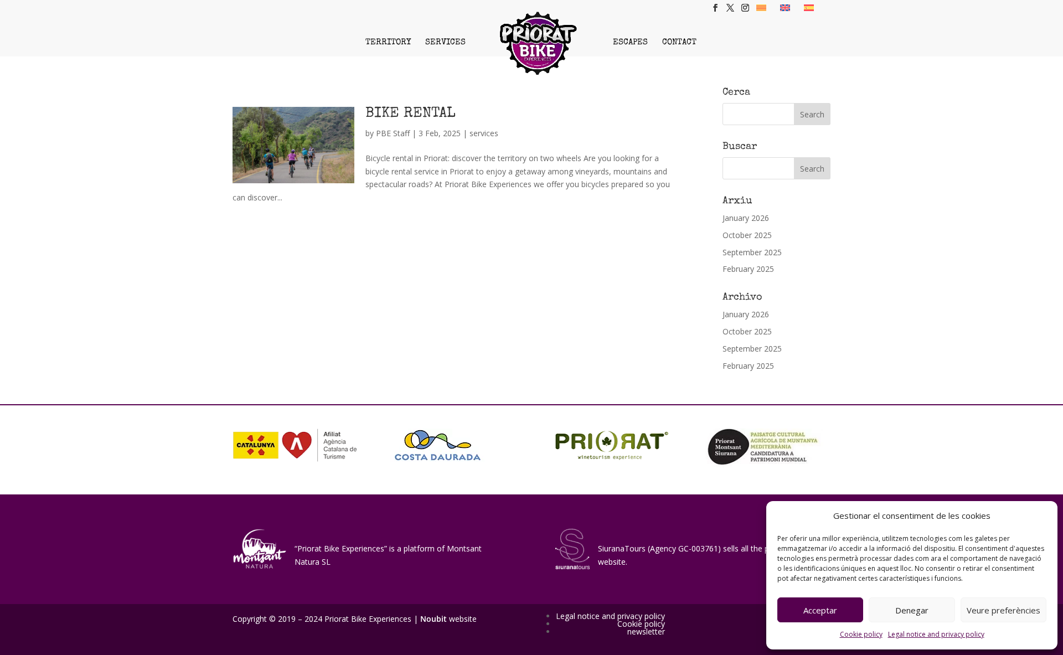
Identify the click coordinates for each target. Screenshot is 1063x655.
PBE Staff (393, 133)
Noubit (433, 618)
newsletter (646, 631)
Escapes (630, 42)
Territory (388, 42)
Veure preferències (1003, 610)
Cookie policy (861, 634)
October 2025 (747, 235)
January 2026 (746, 218)
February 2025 (748, 269)
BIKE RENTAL (410, 114)
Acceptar (820, 610)
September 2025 (752, 252)
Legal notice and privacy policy (936, 634)
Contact (679, 42)
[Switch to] (761, 7)
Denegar (911, 610)
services (483, 133)
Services (445, 42)
